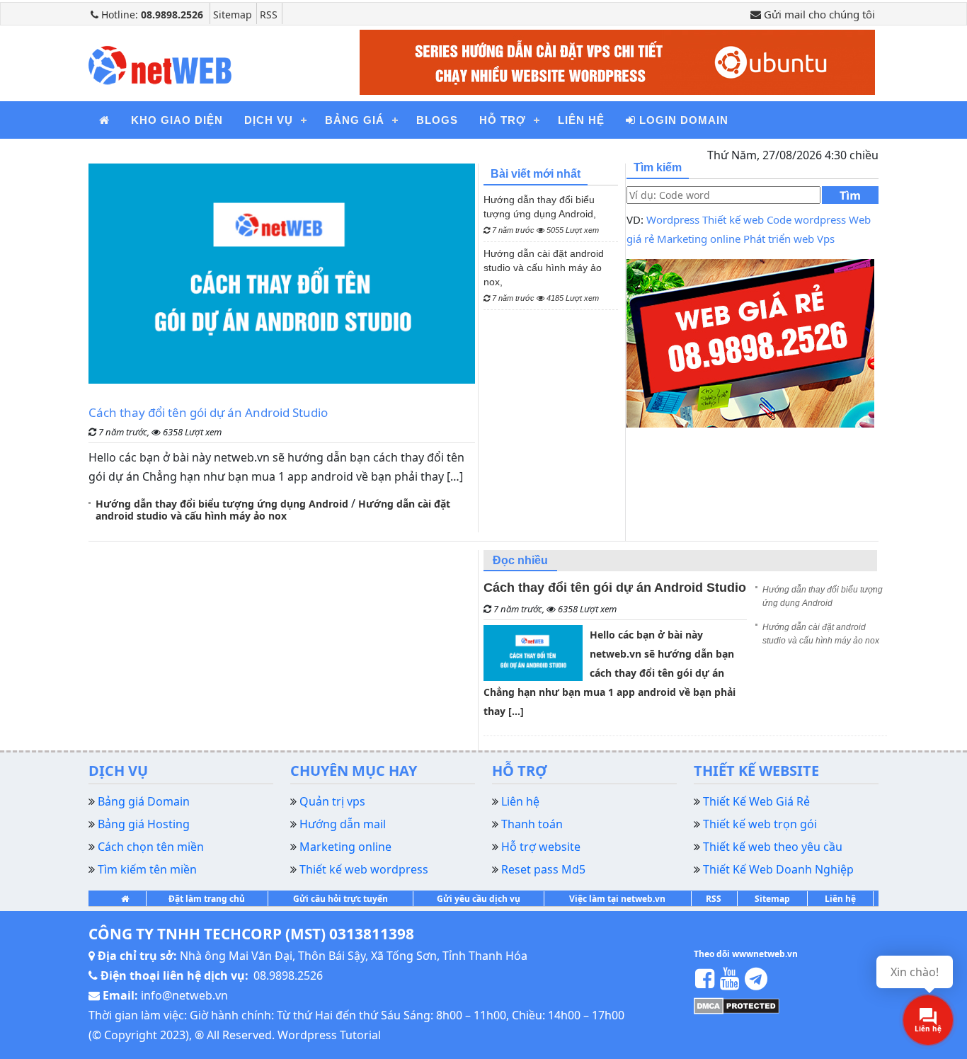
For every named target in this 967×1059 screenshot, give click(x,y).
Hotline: (150, 14)
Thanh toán (532, 824)
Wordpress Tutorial (329, 1035)
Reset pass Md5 (543, 869)
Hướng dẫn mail (342, 824)
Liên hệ (840, 899)
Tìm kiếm (850, 196)
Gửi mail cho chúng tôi (818, 14)
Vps (826, 238)
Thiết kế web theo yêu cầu (772, 846)
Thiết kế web (733, 219)
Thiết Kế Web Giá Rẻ (756, 801)
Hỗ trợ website (540, 846)
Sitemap (232, 14)
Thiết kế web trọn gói (760, 824)
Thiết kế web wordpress (363, 869)
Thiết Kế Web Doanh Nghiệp (778, 869)
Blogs (437, 120)
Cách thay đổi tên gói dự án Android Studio (208, 413)
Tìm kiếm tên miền (147, 869)
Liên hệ (581, 120)
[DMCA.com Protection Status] (736, 1004)
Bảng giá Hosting (144, 824)
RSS (268, 14)
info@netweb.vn (184, 995)
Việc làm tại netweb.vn (617, 899)
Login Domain (682, 120)
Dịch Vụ (268, 120)
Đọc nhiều (520, 560)
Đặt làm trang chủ (206, 899)
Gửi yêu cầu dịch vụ (478, 899)
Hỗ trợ (502, 120)
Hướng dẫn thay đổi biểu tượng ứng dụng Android (222, 503)
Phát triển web (778, 238)
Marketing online (698, 238)
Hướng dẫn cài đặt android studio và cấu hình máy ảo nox (273, 509)
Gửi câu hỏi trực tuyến (340, 899)
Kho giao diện (177, 120)
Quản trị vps (332, 801)
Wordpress (672, 219)
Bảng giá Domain (144, 801)
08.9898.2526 (288, 975)
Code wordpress (806, 219)
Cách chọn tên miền (151, 846)
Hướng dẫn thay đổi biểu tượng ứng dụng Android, (541, 214)
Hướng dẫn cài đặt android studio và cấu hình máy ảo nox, (543, 275)
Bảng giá (354, 120)
